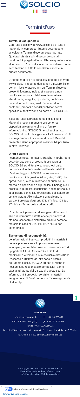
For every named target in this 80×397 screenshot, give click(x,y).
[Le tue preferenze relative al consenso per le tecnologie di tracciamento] (76, 297)
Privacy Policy (26, 371)
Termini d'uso (54, 371)
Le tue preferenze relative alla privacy (30, 389)
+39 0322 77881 (55, 317)
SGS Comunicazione (50, 373)
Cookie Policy (40, 371)
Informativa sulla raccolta (15, 394)
